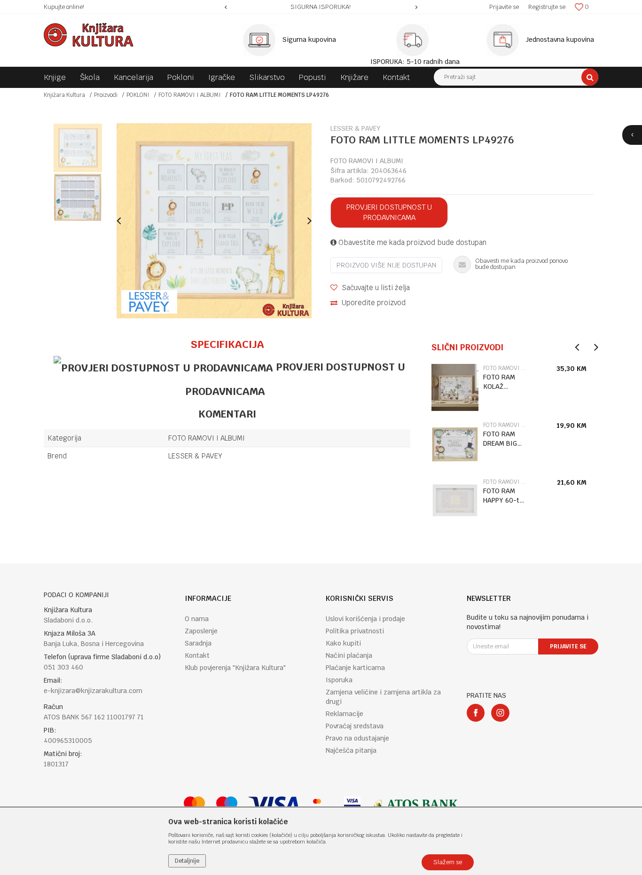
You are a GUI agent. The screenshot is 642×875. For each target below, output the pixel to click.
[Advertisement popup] (321, 437)
